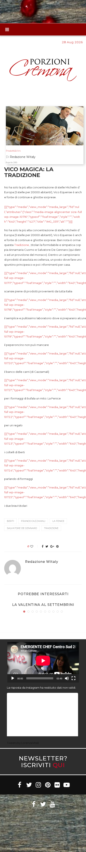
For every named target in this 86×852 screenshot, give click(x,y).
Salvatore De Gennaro (22, 528)
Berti (10, 521)
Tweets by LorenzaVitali (23, 742)
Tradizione (21, 245)
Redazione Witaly (41, 562)
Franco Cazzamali (33, 521)
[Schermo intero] (73, 678)
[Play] (13, 678)
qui (59, 765)
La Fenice (58, 521)
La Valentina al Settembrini (43, 605)
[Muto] (67, 678)
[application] (43, 662)
